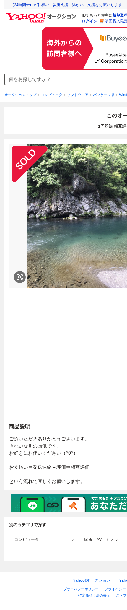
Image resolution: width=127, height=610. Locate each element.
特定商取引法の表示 (94, 595)
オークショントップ (20, 95)
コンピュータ (51, 95)
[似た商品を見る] (20, 277)
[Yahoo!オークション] (41, 14)
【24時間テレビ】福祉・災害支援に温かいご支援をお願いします (66, 5)
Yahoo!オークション (92, 580)
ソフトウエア (77, 95)
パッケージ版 (103, 95)
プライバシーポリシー (81, 589)
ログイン (89, 21)
